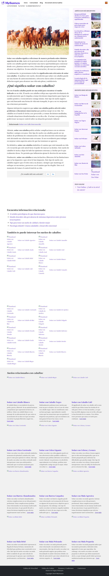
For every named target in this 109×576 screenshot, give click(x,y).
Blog (41, 3)
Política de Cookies (48, 568)
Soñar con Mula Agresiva (83, 496)
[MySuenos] (10, 3)
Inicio (26, 3)
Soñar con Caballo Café (82, 402)
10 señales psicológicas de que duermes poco (27, 214)
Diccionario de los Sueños (53, 3)
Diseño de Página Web (53, 570)
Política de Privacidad (30, 568)
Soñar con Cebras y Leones (84, 450)
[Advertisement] (38, 192)
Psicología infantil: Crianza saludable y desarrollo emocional (33, 226)
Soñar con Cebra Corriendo (19, 450)
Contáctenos (82, 568)
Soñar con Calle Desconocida (30, 124)
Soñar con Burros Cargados (51, 496)
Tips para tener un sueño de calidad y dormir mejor (30, 223)
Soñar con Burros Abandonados (21, 496)
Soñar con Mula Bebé (16, 541)
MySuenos (60, 573)
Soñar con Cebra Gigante (50, 450)
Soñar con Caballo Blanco (18, 402)
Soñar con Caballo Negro (50, 402)
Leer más (10, 421)
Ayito (61, 570)
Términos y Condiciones (65, 568)
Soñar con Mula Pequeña (83, 541)
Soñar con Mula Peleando (50, 541)
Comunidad (34, 3)
